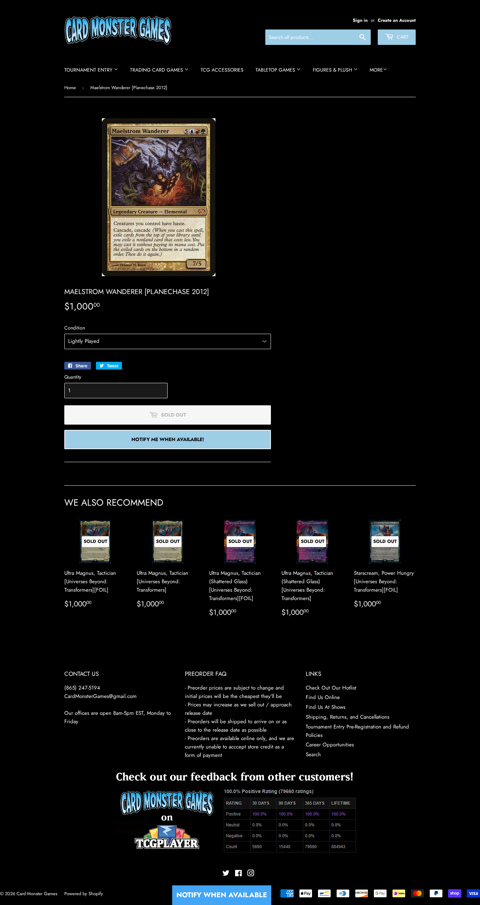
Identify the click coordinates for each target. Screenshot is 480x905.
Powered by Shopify (83, 893)
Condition (74, 327)
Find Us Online (323, 697)
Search (313, 754)
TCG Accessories (222, 69)
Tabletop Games (276, 69)
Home (70, 87)
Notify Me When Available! (167, 439)
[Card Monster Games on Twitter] (225, 874)
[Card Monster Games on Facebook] (238, 874)
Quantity (72, 376)
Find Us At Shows (325, 707)
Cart (402, 36)
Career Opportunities (330, 744)
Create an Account (397, 20)
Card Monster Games (37, 893)
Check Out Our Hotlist (331, 688)
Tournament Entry (89, 69)
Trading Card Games (157, 69)
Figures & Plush (333, 69)
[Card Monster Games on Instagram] (250, 874)
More (376, 69)
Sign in (360, 20)
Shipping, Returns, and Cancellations (347, 717)
